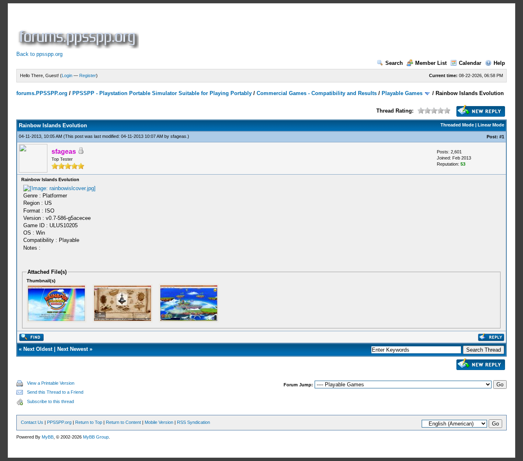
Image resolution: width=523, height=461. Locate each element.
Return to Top (88, 422)
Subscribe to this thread (50, 401)
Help (499, 63)
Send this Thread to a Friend (55, 392)
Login (67, 75)
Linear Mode (491, 124)
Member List (431, 63)
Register (87, 75)
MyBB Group (96, 436)
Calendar (470, 63)
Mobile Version (159, 422)
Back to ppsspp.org (39, 54)
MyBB (48, 436)
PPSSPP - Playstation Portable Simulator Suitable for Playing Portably (162, 93)
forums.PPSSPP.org (41, 93)
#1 (501, 136)
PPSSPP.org (59, 422)
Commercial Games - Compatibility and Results (317, 93)
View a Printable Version (50, 383)
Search (394, 63)
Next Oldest (37, 349)
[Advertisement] (289, 30)
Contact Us (32, 422)
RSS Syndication (193, 422)
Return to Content (123, 422)
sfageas (178, 136)
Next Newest (72, 349)
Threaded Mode (457, 124)
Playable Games (402, 93)
